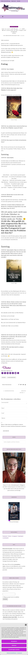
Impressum (19, 652)
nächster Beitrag (23, 391)
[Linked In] (25, 384)
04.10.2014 (22, 35)
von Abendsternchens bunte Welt (11, 35)
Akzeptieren (14, 641)
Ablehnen (14, 645)
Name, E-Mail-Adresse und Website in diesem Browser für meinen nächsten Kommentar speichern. (13, 425)
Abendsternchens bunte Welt (10, 617)
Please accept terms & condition (11, 597)
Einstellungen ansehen (14, 649)
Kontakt (18, 1)
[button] (26, 625)
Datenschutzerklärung (12, 652)
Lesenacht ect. (14, 26)
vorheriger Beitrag (9, 390)
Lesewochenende (11, 377)
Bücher (3, 377)
